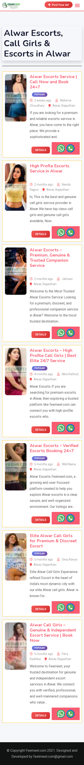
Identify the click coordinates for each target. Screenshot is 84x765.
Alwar (56, 105)
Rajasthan (68, 105)
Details (40, 150)
